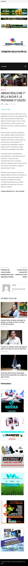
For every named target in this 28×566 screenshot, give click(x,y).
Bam (2, 563)
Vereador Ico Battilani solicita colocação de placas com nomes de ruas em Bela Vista (14, 348)
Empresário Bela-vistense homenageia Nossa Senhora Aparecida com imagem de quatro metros (14, 375)
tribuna (6, 104)
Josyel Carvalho (5, 109)
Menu (4, 66)
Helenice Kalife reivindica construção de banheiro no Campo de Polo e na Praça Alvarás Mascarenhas (13, 322)
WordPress (20, 561)
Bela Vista (3, 90)
